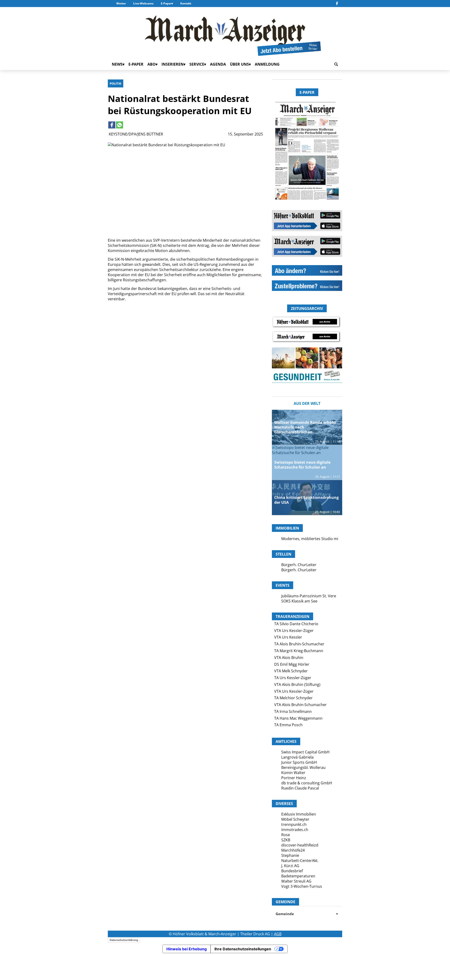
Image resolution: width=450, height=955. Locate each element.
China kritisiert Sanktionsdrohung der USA (306, 500)
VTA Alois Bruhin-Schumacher (300, 704)
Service (196, 64)
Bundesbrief (292, 870)
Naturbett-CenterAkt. (300, 860)
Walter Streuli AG (296, 881)
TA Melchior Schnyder (293, 697)
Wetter (121, 3)
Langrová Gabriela (297, 757)
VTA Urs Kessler (288, 637)
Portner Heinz (293, 777)
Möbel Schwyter (295, 819)
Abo (151, 64)
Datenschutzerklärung (124, 940)
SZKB (285, 839)
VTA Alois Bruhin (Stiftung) (297, 684)
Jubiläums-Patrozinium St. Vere (308, 595)
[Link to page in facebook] (111, 124)
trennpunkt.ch (294, 824)
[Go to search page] (336, 64)
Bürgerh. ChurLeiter (298, 564)
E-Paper (166, 3)
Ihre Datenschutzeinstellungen (242, 949)
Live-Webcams (143, 3)
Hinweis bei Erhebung (186, 949)
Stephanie (290, 855)
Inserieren (172, 64)
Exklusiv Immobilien (298, 814)
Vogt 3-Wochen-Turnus (301, 886)
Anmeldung (267, 64)
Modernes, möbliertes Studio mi (309, 538)
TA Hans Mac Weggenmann (298, 718)
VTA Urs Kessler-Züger (294, 630)
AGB (277, 933)
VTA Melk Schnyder (291, 670)
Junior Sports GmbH (299, 762)
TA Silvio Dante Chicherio (296, 623)
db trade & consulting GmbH (306, 783)
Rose (285, 834)
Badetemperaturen (298, 876)
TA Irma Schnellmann (293, 711)
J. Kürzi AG (290, 865)
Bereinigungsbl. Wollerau (303, 767)
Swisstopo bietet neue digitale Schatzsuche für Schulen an (302, 465)
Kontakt (185, 3)
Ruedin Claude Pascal (300, 788)
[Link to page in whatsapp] (119, 124)
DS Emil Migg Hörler (291, 664)
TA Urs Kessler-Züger (292, 677)
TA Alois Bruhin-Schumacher (299, 644)
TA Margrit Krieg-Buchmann (298, 650)
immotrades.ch (294, 829)
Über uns (239, 64)
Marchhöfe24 (293, 850)
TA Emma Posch (288, 724)
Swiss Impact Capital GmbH (305, 752)
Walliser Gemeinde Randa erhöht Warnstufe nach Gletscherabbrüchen (305, 427)
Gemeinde (307, 913)
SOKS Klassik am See (299, 601)
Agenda (218, 64)
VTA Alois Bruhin (288, 657)
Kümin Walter (293, 772)
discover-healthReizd (299, 845)
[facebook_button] (337, 3)
